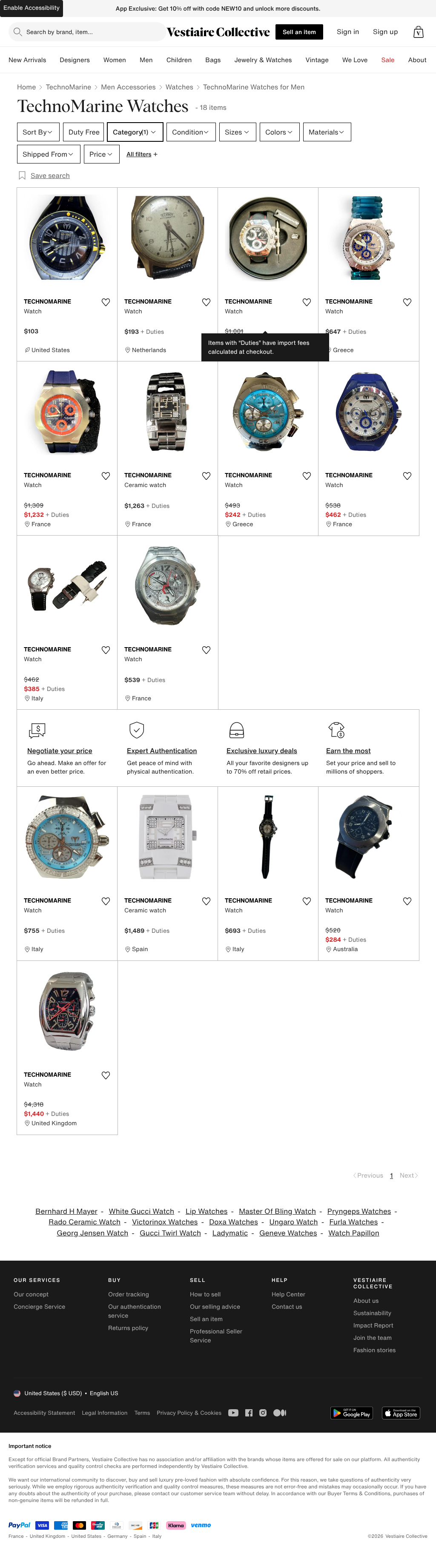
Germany (117, 1536)
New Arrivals (27, 60)
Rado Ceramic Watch (84, 1222)
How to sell (205, 1294)
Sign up (385, 31)
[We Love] (374, 60)
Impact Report (373, 1325)
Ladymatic (230, 1233)
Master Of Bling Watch (277, 1211)
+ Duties (152, 331)
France (16, 1536)
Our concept (31, 1294)
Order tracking (128, 1294)
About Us (422, 60)
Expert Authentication (162, 750)
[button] (419, 32)
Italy (157, 1536)
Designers (75, 60)
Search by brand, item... (59, 31)
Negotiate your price (59, 750)
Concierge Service (39, 1306)
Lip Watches (206, 1211)
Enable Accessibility (31, 7)
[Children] (198, 60)
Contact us (287, 1306)
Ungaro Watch (294, 1222)
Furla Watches (353, 1222)
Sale (388, 60)
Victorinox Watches (165, 1222)
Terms (142, 1413)
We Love (355, 60)
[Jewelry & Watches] (298, 60)
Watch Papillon (353, 1233)
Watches (179, 87)
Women (114, 60)
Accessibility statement (44, 1413)
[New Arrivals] (52, 60)
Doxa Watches (233, 1222)
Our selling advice (215, 1306)
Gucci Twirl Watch (170, 1233)
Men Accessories (128, 87)
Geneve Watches (288, 1233)
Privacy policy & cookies (189, 1413)
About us (366, 1300)
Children (179, 60)
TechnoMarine (68, 87)
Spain (140, 1536)
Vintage (316, 60)
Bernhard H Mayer (66, 1211)
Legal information (104, 1413)
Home (26, 87)
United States (87, 1536)
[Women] (132, 60)
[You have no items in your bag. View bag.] (419, 32)
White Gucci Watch (142, 1211)
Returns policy (128, 1328)
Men (146, 60)
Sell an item (299, 31)
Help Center (288, 1294)
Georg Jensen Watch (92, 1233)
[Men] (159, 60)
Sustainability (372, 1313)
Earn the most (348, 750)
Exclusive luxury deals (262, 750)
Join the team (372, 1337)
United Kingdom (48, 1536)
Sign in (348, 31)
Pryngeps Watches (359, 1211)
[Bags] (227, 60)
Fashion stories (374, 1350)
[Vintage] (335, 60)
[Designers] (96, 60)
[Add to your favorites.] (105, 302)
